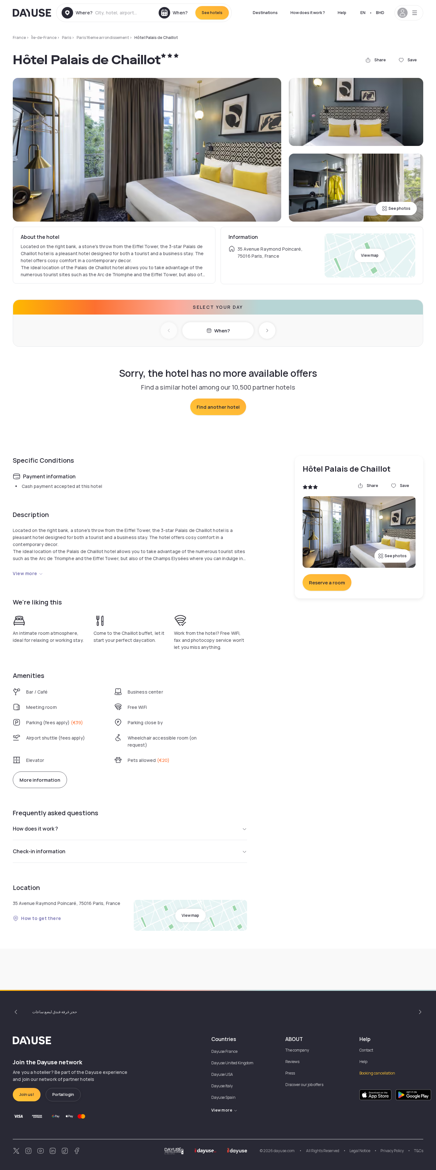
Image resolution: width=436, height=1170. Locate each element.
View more (25, 573)
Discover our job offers (304, 1084)
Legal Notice (360, 1150)
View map (370, 255)
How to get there (41, 918)
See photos (399, 208)
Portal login (63, 1094)
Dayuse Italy (222, 1086)
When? (222, 330)
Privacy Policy (392, 1150)
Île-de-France (43, 37)
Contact (366, 1050)
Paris (66, 37)
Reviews (292, 1061)
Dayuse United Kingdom (232, 1063)
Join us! (26, 1094)
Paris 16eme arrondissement (103, 37)
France (19, 37)
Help (342, 12)
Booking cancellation (377, 1073)
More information (39, 780)
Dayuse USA (222, 1074)
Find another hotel (218, 407)
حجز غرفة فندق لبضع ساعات (54, 1011)
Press (290, 1073)
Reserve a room (327, 582)
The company (297, 1050)
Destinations (265, 12)
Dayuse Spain (223, 1097)
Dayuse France (224, 1051)
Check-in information (39, 851)
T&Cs (418, 1150)
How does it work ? (307, 12)
